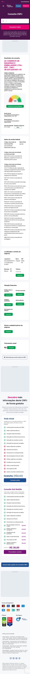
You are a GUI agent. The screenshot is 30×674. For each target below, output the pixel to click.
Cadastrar (26, 6)
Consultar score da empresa (15, 106)
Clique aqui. (17, 36)
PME (2, 1)
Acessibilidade (25, 1)
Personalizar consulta (15, 552)
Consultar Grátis (15, 27)
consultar (19, 275)
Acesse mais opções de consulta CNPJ (15, 565)
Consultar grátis (15, 480)
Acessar (18, 6)
